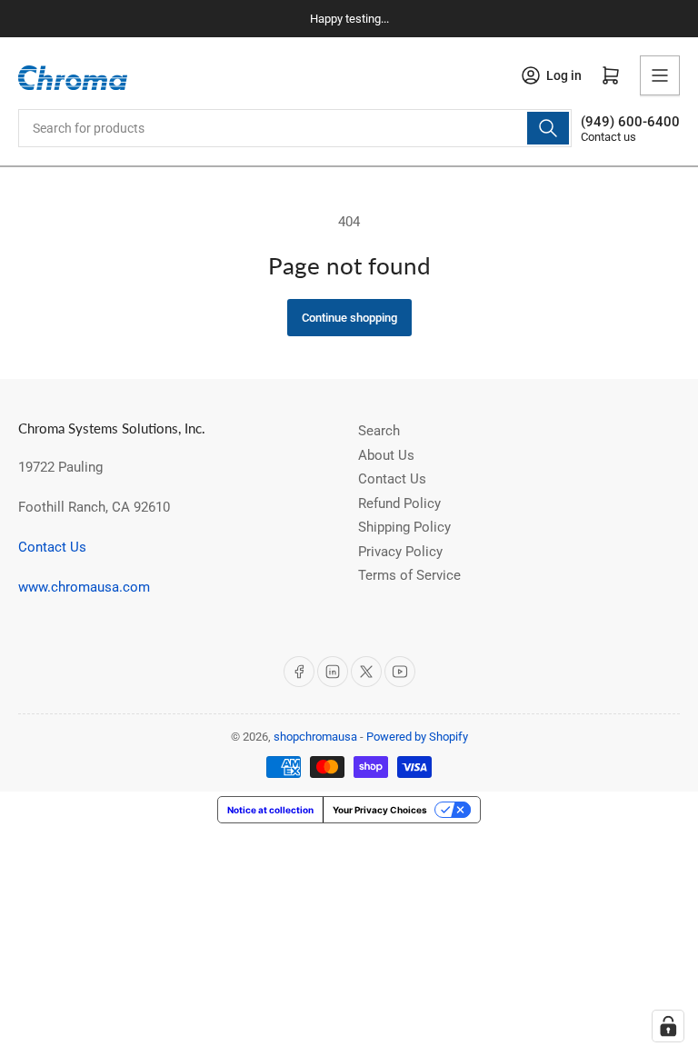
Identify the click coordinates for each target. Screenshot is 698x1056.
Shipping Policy (404, 527)
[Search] (548, 128)
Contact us (608, 137)
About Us (386, 455)
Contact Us (52, 547)
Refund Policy (399, 503)
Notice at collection (270, 809)
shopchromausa (315, 736)
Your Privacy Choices (380, 809)
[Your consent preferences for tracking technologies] (668, 1026)
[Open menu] (660, 75)
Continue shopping (349, 317)
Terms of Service (409, 575)
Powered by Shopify (417, 736)
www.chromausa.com (84, 587)
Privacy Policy (400, 551)
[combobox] (295, 128)
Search (379, 431)
